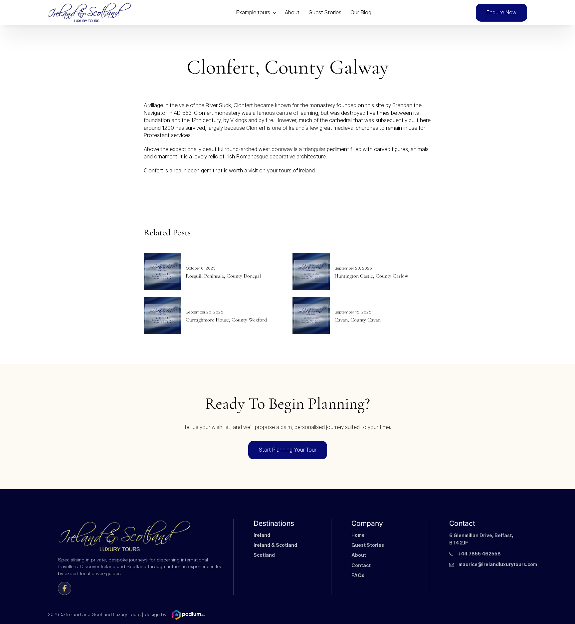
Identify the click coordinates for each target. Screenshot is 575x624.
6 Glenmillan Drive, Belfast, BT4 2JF (481, 539)
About (292, 12)
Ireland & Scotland (275, 545)
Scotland (264, 555)
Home (358, 535)
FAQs (357, 575)
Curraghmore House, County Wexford (226, 319)
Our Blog (360, 12)
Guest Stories (324, 12)
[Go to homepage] (89, 13)
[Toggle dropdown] (274, 12)
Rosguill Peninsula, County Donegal (223, 276)
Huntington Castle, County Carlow (371, 276)
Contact (361, 565)
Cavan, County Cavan (357, 319)
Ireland (262, 535)
